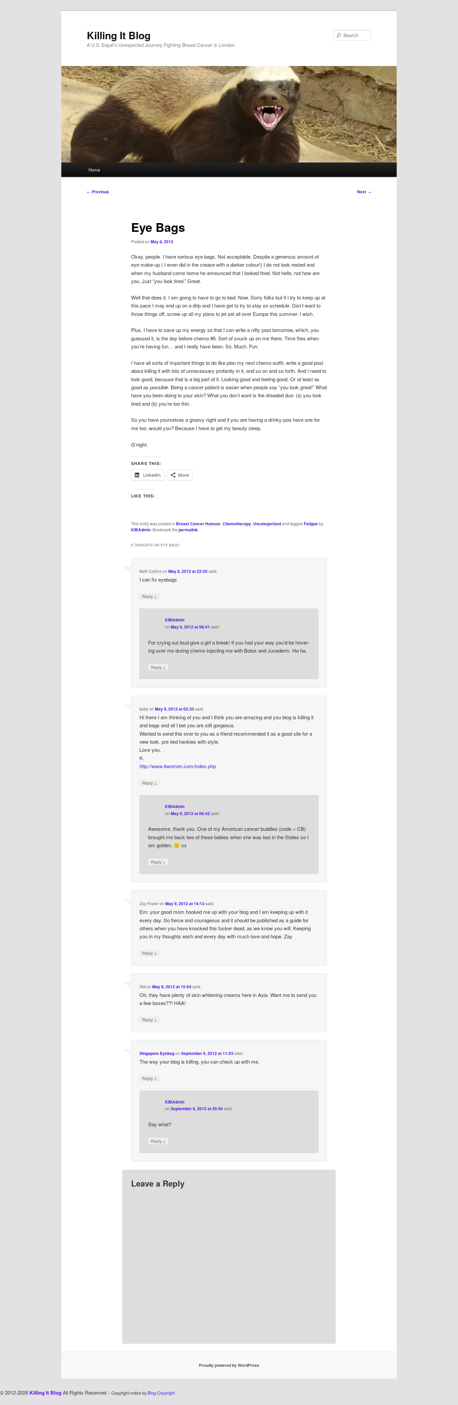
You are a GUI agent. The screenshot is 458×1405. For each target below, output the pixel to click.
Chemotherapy (237, 524)
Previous (98, 192)
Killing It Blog (119, 35)
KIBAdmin (141, 530)
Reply (149, 596)
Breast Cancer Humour (198, 524)
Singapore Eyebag (156, 1053)
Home (94, 169)
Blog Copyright (161, 1393)
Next (364, 192)
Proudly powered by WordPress (229, 1365)
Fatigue (311, 524)
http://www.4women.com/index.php (177, 766)
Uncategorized (267, 524)
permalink (188, 530)
